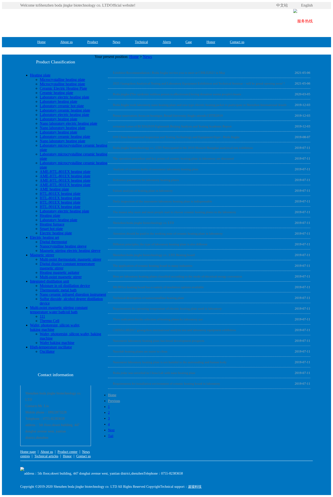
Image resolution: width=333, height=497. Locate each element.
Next (111, 430)
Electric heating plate (56, 233)
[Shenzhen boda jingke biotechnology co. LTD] (93, 21)
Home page (28, 452)
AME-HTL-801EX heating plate (65, 172)
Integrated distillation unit (49, 281)
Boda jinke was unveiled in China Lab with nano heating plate (154, 373)
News (116, 42)
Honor (210, 42)
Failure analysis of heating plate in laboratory (143, 190)
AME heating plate (54, 189)
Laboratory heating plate (58, 101)
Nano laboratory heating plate (62, 128)
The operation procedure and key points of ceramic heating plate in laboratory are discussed (173, 158)
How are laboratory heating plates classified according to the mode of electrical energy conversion (177, 276)
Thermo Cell (49, 321)
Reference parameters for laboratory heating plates (146, 180)
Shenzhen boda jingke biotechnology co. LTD (143, 223)
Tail (110, 436)
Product (92, 42)
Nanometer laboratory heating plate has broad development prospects (158, 341)
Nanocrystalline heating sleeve (63, 246)
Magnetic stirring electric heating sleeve (70, 250)
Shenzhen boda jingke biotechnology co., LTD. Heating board (154, 255)
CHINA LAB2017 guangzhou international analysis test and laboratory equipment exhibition (174, 330)
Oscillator (47, 351)
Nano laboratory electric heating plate (68, 123)
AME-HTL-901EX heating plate (65, 180)
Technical (141, 42)
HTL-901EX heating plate (60, 202)
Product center (68, 452)
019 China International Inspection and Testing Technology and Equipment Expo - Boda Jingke (176, 137)
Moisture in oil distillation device (65, 286)
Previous (114, 401)
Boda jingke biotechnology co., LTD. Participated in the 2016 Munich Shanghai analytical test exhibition (183, 148)
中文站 (282, 5)
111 (42, 316)
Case (189, 42)
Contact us (237, 42)
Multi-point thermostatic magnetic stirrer (70, 259)
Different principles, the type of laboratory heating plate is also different (160, 244)
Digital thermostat (53, 242)
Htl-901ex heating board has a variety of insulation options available (158, 287)
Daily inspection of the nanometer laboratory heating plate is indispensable (162, 201)
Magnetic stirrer (42, 255)
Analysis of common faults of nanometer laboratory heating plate (155, 169)
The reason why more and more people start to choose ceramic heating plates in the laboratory (174, 212)
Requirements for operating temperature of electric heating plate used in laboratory (167, 308)
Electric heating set (44, 237)
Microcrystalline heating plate (62, 79)
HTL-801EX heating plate (60, 193)
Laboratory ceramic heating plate (65, 110)
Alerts (167, 42)
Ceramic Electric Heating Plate (63, 88)
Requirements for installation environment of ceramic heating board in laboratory (166, 383)
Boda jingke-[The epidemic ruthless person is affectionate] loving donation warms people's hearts (177, 94)
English (307, 5)
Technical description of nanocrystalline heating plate (148, 298)
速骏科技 (195, 486)
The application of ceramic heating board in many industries (152, 266)
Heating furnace (52, 224)
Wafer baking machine (57, 343)
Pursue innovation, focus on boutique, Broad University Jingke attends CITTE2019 (168, 115)
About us (66, 42)
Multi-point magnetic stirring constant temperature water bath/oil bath (59, 310)
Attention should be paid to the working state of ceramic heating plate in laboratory (168, 233)
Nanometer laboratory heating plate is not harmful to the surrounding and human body (170, 362)
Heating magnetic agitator (59, 272)
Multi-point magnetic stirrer (61, 277)
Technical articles (46, 456)
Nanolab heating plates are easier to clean (140, 351)
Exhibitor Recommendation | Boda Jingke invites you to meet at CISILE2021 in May (169, 73)
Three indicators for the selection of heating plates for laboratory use (158, 319)
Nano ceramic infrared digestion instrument (73, 294)
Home (41, 42)
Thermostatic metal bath (58, 290)
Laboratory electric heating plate (64, 97)
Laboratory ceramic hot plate (62, 106)
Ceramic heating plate (56, 93)
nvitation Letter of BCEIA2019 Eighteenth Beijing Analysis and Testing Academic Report (172, 126)
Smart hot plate (51, 229)
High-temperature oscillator (51, 347)
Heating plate (40, 75)
